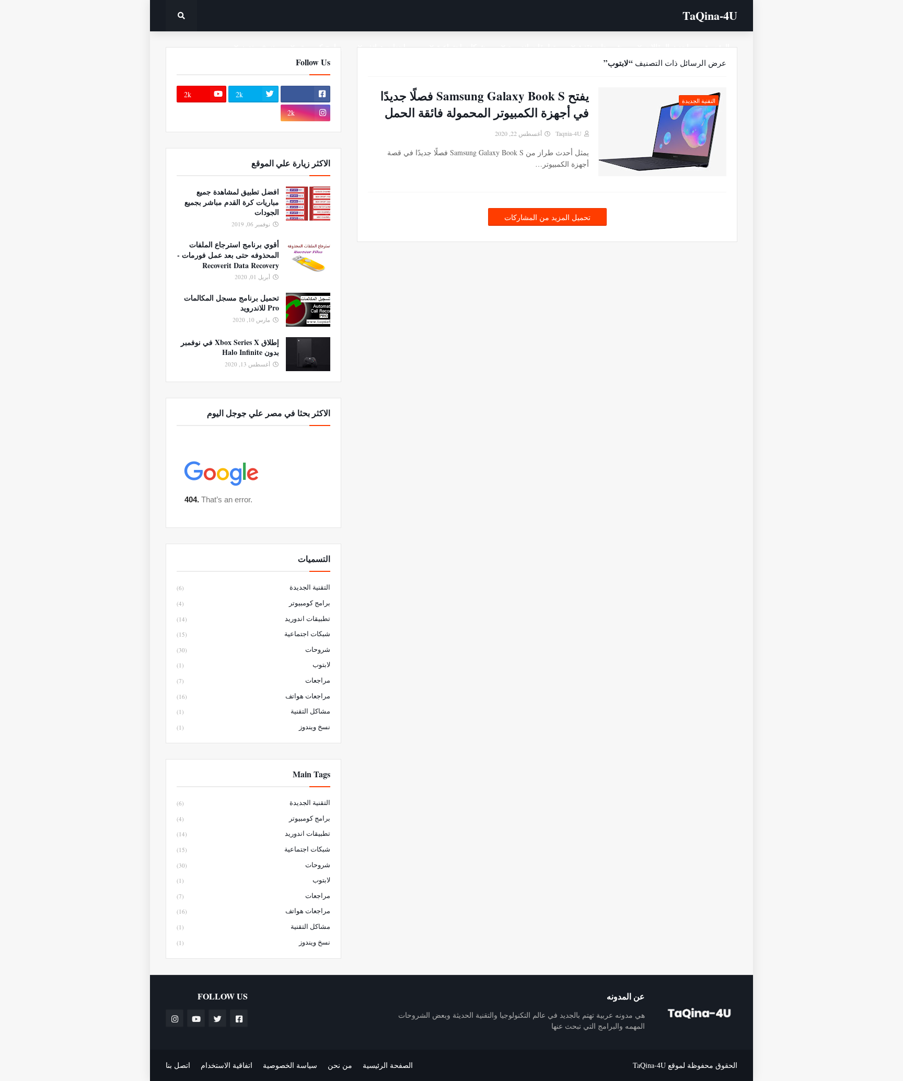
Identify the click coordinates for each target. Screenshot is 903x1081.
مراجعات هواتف (253, 695)
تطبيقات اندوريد (253, 618)
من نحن (340, 1065)
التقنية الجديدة (253, 587)
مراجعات (253, 680)
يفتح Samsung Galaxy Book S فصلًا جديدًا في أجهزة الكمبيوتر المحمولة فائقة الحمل (484, 104)
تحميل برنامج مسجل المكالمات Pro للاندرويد (231, 303)
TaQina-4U (709, 15)
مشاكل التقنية (253, 711)
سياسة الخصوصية (290, 1065)
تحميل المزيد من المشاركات (547, 217)
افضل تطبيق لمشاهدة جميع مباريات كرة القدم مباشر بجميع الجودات (231, 202)
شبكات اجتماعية (253, 633)
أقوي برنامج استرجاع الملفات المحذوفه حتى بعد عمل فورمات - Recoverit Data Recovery (228, 254)
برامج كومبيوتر (253, 602)
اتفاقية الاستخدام (226, 1065)
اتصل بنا (178, 1065)
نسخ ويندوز (253, 726)
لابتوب (253, 664)
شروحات (253, 649)
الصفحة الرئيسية (388, 1065)
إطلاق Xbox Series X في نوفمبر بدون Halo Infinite (230, 347)
